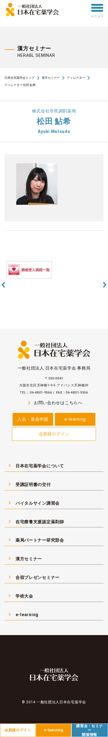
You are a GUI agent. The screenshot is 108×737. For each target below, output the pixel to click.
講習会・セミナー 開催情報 (89, 730)
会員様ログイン (54, 433)
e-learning (75, 419)
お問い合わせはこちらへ (54, 403)
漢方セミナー (51, 77)
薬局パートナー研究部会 (35, 540)
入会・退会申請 (32, 419)
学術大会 (20, 596)
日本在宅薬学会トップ (19, 77)
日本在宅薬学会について (35, 465)
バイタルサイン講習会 (33, 503)
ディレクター (76, 77)
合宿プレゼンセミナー (33, 577)
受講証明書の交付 (29, 484)
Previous (3, 284)
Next (104, 284)
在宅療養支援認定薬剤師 (35, 521)
